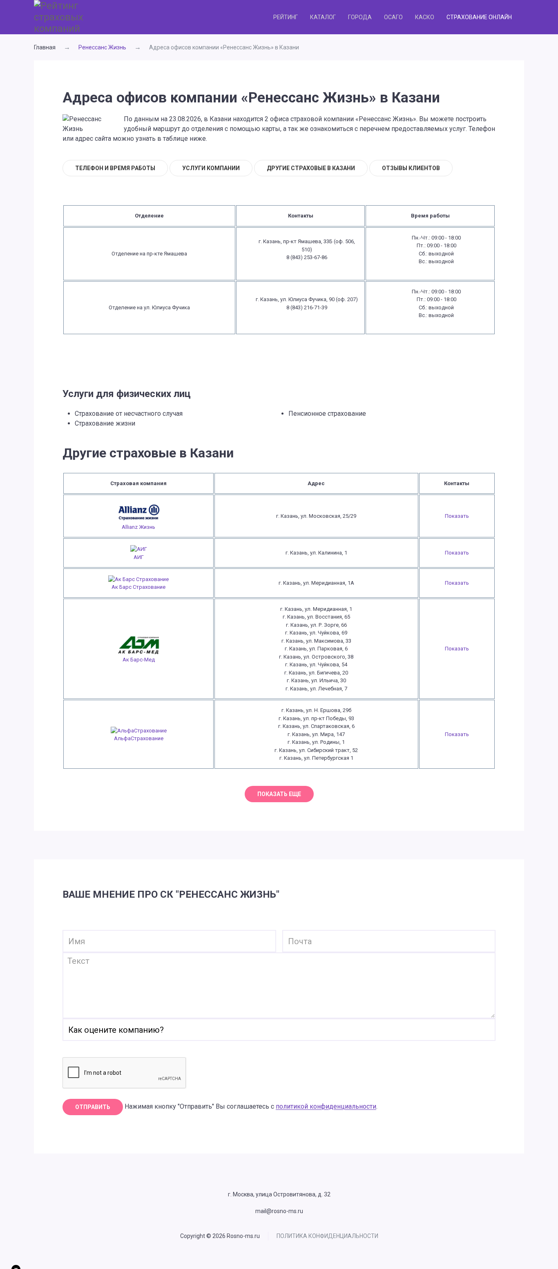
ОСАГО (393, 17)
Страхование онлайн (479, 17)
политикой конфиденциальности (326, 1107)
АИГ (139, 557)
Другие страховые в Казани (311, 168)
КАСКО (424, 17)
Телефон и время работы (115, 168)
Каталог (323, 17)
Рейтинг (285, 17)
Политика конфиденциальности (327, 1236)
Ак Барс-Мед (139, 660)
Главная (45, 47)
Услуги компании (211, 168)
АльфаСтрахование (138, 738)
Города (360, 17)
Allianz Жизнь (138, 527)
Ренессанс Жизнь (102, 47)
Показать (457, 516)
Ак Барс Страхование (138, 587)
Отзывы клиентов (411, 168)
